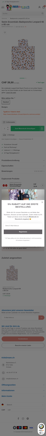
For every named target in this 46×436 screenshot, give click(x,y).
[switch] (41, 433)
